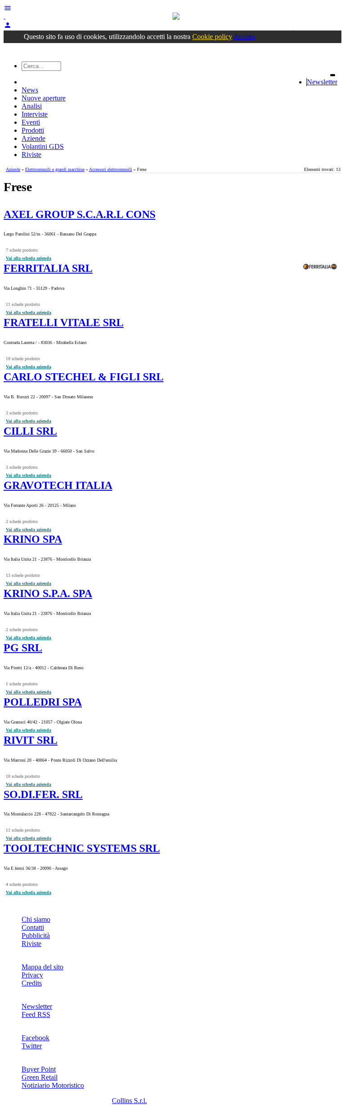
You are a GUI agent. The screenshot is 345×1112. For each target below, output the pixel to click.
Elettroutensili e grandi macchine (54, 169)
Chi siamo (36, 919)
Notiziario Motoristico (53, 1085)
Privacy (32, 975)
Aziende (33, 138)
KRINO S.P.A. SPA (48, 593)
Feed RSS (36, 1014)
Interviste (35, 114)
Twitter (32, 1046)
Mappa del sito (42, 967)
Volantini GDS (43, 146)
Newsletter (322, 82)
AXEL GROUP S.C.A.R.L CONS (79, 214)
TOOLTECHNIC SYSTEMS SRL (82, 848)
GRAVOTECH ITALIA (58, 485)
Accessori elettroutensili (110, 169)
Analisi (32, 106)
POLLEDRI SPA (43, 702)
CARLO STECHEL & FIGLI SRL (84, 377)
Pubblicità (36, 935)
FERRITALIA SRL (48, 268)
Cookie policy (212, 36)
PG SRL (23, 648)
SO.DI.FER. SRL (43, 794)
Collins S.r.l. (129, 1100)
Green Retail (40, 1077)
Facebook (35, 1038)
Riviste (31, 154)
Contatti (33, 927)
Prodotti (33, 130)
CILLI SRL (30, 431)
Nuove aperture (44, 98)
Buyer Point (39, 1069)
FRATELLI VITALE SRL (64, 322)
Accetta (244, 36)
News (30, 90)
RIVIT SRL (31, 740)
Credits (32, 983)
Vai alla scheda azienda (28, 258)
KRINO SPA (33, 539)
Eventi (31, 122)
